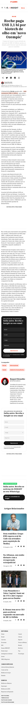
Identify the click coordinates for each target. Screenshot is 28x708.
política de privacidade (7, 702)
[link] (6, 77)
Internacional (14, 365)
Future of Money (22, 642)
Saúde (4, 370)
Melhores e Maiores (6, 683)
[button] (2, 8)
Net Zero (20, 648)
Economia (3, 642)
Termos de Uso (16, 354)
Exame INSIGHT (5, 648)
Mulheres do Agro (6, 672)
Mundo (20, 645)
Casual (20, 634)
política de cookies (6, 700)
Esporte (20, 639)
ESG (2, 645)
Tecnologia (21, 653)
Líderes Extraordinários (7, 667)
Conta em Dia (4, 670)
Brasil (2, 637)
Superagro (4, 686)
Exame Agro (4, 651)
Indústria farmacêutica (17, 370)
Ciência (20, 637)
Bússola (3, 675)
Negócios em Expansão (7, 691)
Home (2, 634)
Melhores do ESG (5, 689)
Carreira (3, 639)
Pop (19, 651)
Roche (4, 365)
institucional (5, 695)
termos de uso (5, 697)
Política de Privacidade (9, 448)
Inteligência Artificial (6, 653)
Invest (2, 656)
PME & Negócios (5, 659)
